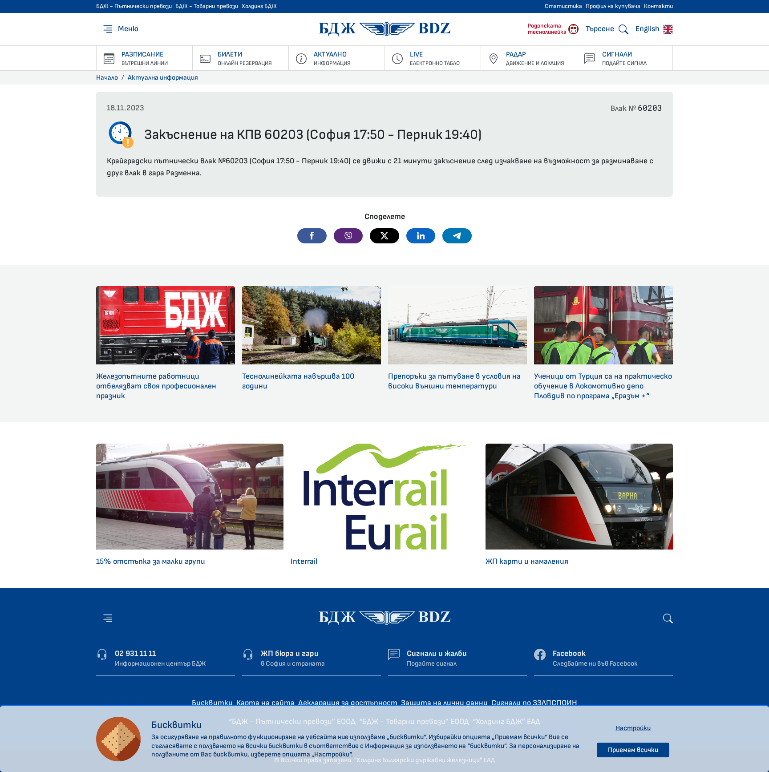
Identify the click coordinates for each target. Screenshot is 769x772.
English (648, 28)
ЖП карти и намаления (527, 561)
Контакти (658, 6)
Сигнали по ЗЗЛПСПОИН (534, 702)
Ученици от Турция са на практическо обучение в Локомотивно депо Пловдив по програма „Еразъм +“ (603, 386)
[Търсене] (668, 617)
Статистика (563, 6)
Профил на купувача (613, 6)
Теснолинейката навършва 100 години (298, 381)
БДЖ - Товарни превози (206, 6)
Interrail (304, 561)
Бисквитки (212, 702)
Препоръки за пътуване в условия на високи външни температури (454, 381)
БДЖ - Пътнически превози (134, 6)
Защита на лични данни (444, 702)
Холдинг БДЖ (259, 6)
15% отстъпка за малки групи (150, 561)
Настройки (633, 728)
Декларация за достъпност (347, 702)
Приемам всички (633, 750)
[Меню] (107, 618)
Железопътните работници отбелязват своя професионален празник (156, 386)
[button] (312, 235)
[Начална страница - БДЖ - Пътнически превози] (384, 617)
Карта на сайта (265, 702)
